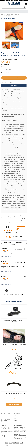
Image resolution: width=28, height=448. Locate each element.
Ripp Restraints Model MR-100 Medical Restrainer (14, 320)
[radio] (21, 226)
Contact (15, 11)
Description (14, 85)
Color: (2, 66)
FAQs (15, 418)
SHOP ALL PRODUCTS (14, 404)
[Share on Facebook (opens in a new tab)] (6, 256)
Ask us (15, 59)
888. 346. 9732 (20, 0)
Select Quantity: (5, 72)
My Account (10, 11)
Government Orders (18, 416)
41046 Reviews (9, 232)
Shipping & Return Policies (19, 415)
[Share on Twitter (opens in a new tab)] (8, 256)
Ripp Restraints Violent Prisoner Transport (14, 369)
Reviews (15, 420)
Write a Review (14, 244)
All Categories (3, 11)
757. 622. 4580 (7, 427)
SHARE (12, 82)
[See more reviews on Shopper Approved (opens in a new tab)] (10, 256)
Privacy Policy (17, 422)
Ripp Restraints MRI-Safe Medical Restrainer (14, 344)
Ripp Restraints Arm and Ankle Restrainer (14, 393)
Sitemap (22, 446)
